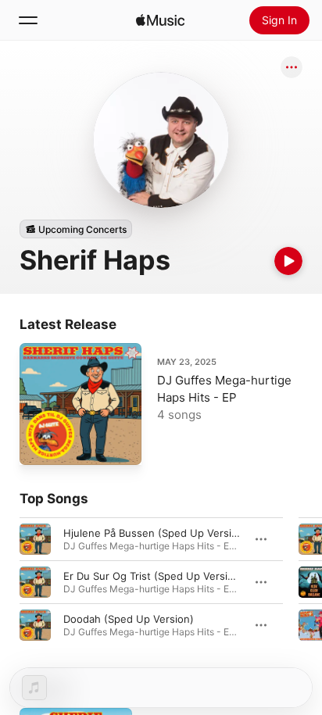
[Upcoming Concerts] (76, 229)
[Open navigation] (28, 20)
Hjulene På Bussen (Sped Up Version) (155, 533)
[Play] (288, 261)
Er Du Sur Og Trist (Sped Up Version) (153, 576)
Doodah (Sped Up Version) (128, 619)
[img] (160, 20)
